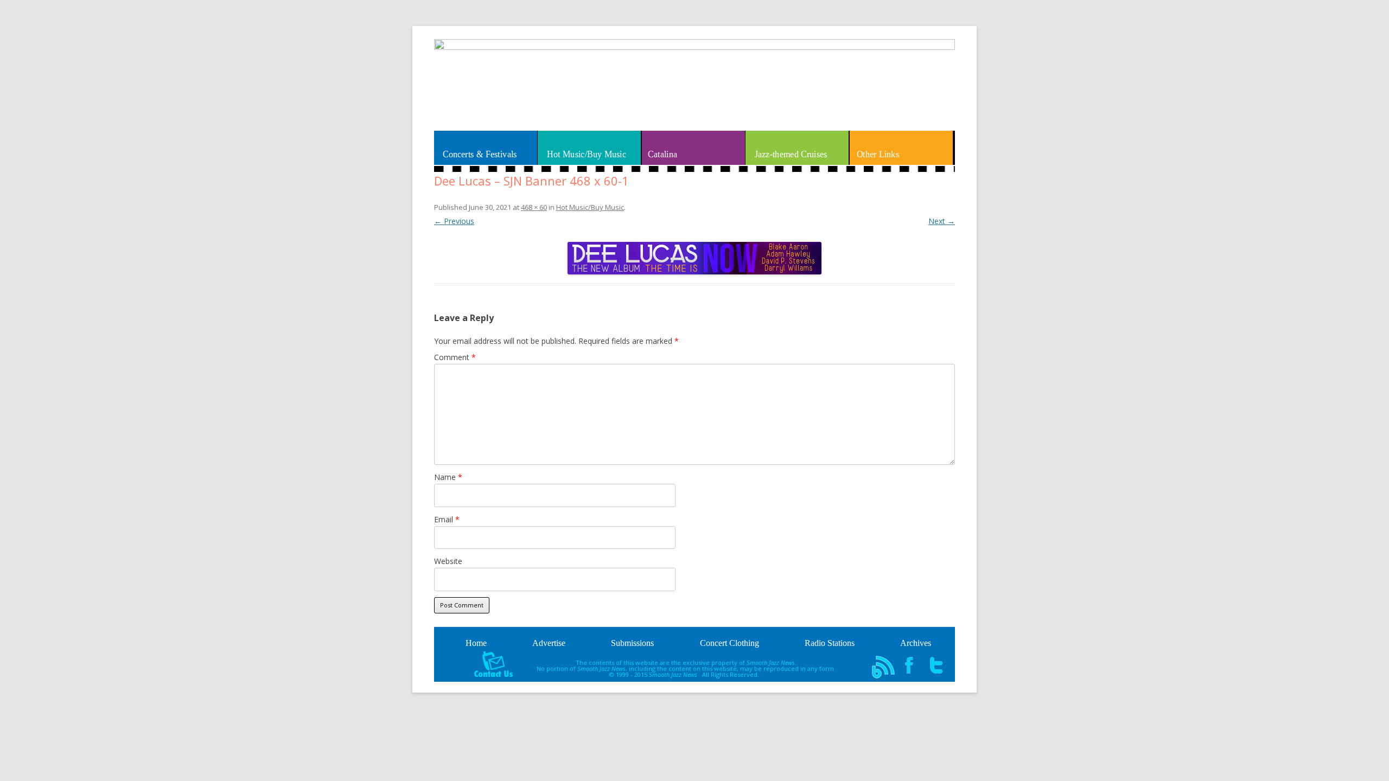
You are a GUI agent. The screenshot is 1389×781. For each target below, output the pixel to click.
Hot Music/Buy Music (586, 154)
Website (448, 561)
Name (448, 477)
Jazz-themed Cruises (790, 154)
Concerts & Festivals (480, 154)
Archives (915, 643)
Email (447, 519)
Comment (455, 357)
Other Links (878, 154)
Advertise (548, 643)
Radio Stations (830, 643)
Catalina (662, 154)
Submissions (632, 643)
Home (476, 643)
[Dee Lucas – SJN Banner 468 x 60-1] (694, 258)
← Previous (454, 221)
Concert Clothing (729, 643)
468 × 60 (534, 207)
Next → (941, 221)
